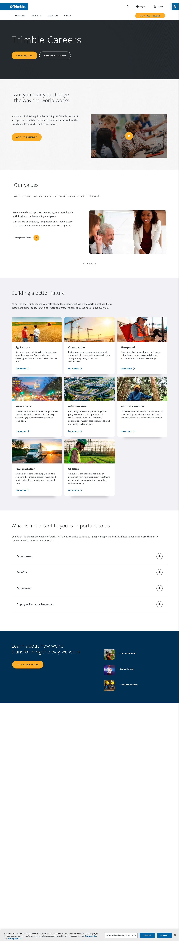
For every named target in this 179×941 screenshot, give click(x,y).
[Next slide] (95, 264)
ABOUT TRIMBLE (26, 137)
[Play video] (129, 136)
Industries (20, 15)
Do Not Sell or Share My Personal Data (121, 935)
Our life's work (28, 664)
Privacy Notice (14, 938)
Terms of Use (91, 936)
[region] (89, 235)
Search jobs (24, 55)
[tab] (87, 263)
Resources (52, 15)
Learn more (20, 368)
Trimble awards (55, 55)
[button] (139, 6)
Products (36, 15)
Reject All (147, 935)
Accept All (164, 935)
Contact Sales (150, 15)
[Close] (175, 935)
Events (67, 15)
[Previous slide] (84, 264)
